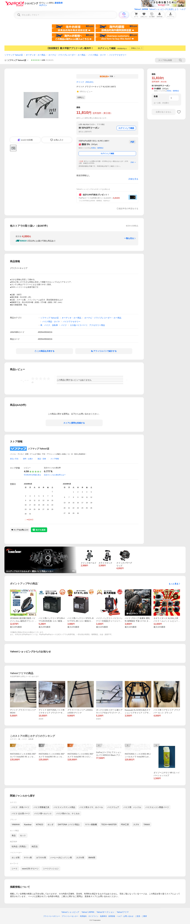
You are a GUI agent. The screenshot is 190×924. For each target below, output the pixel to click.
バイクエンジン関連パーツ (157, 807)
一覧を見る (129, 238)
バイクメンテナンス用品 (64, 807)
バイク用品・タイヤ (97, 55)
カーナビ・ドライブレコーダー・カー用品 (66, 55)
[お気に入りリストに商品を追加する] (179, 112)
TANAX (147, 824)
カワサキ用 (41, 857)
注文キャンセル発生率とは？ (55, 475)
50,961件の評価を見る (32, 475)
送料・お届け (28, 459)
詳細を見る (133, 179)
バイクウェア (113, 807)
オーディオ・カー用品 (35, 55)
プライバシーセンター (70, 916)
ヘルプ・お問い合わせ (125, 916)
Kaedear (28, 824)
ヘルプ (183, 9)
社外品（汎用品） (19, 846)
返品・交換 (42, 459)
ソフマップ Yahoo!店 (13, 55)
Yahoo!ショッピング (70, 912)
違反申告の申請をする (128, 208)
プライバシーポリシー (51, 916)
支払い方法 (14, 459)
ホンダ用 (15, 857)
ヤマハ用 (28, 857)
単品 (14, 835)
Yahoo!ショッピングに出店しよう (164, 9)
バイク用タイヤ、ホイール (91, 807)
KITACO (39, 824)
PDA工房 (125, 824)
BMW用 (91, 857)
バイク (64, 325)
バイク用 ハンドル (132, 807)
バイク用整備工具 (41, 807)
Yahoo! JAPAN (141, 9)
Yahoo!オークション (105, 912)
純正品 (35, 846)
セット (23, 835)
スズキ (136, 824)
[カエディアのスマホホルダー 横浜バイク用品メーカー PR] (40, 548)
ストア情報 (54, 459)
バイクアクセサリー (117, 55)
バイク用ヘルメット (43, 813)
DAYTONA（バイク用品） (69, 824)
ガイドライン (93, 916)
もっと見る (173, 584)
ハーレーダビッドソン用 (61, 857)
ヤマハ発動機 (91, 824)
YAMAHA (16, 824)
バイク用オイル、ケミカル (68, 813)
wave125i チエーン (30, 868)
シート (15, 868)
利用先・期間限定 (97, 148)
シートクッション (51, 868)
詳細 (132, 162)
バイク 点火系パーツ (21, 813)
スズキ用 (80, 857)
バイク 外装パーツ (20, 807)
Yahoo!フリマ (123, 912)
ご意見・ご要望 (141, 916)
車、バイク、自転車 (49, 325)
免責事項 (103, 916)
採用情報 (111, 916)
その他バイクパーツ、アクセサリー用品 (87, 325)
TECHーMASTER (109, 824)
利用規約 (83, 916)
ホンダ (50, 824)
